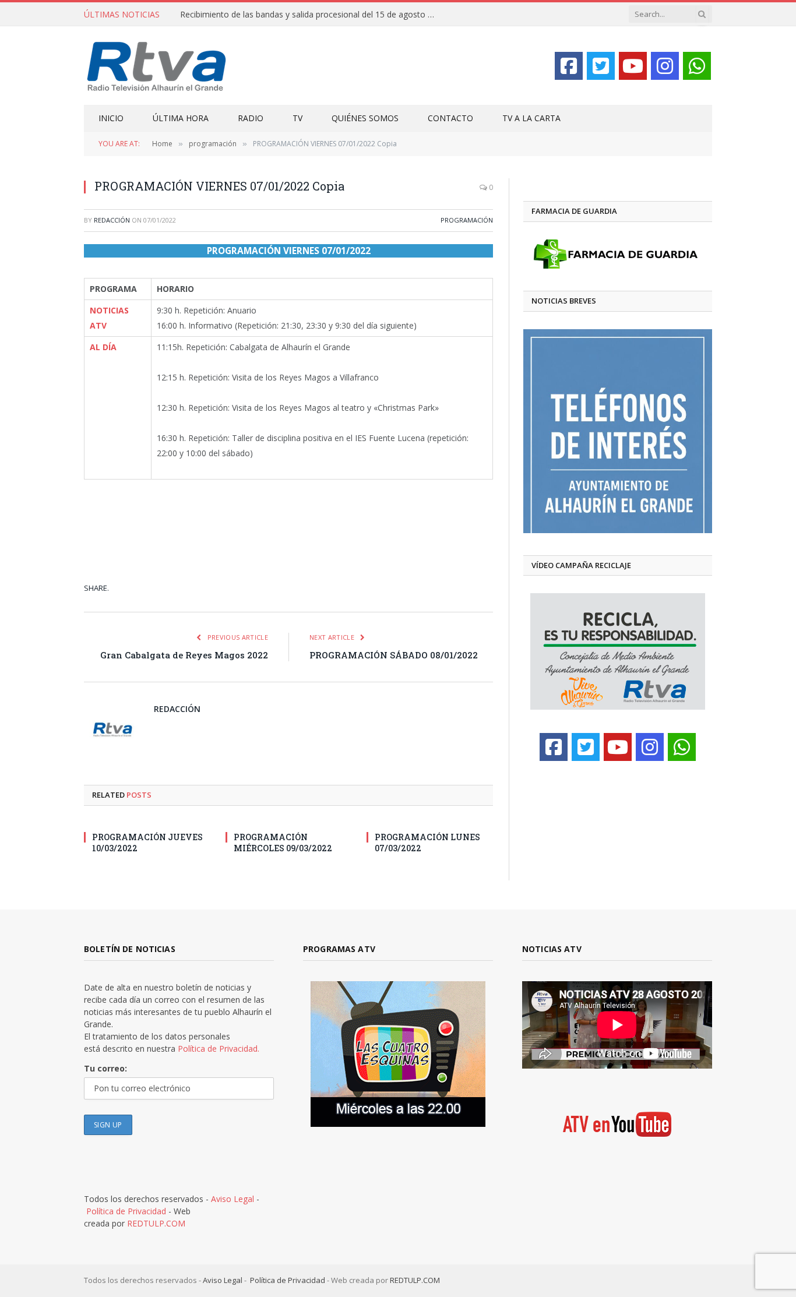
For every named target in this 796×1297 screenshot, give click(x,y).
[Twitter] (601, 66)
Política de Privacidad (126, 1211)
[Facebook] (569, 66)
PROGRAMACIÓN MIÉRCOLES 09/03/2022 (283, 842)
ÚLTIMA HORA (181, 118)
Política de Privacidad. (218, 1048)
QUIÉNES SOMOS (365, 118)
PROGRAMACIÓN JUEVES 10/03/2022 (147, 842)
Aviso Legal (232, 1198)
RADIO (250, 118)
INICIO (111, 118)
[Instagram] (665, 66)
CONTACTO (450, 118)
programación (467, 220)
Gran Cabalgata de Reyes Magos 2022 (184, 655)
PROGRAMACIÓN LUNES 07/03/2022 (427, 842)
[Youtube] (633, 66)
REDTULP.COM (156, 1223)
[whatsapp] (697, 66)
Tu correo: (105, 1068)
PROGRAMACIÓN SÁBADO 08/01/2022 (393, 655)
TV (297, 118)
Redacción (112, 220)
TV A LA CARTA (531, 118)
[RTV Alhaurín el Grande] (157, 65)
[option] (617, 431)
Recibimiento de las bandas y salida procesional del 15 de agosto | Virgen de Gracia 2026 (311, 14)
